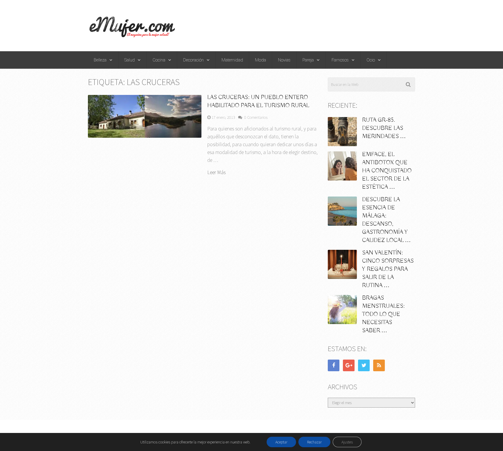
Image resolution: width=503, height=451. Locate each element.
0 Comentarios (256, 117)
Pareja (308, 60)
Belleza (100, 60)
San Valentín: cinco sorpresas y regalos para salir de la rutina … (388, 269)
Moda (260, 60)
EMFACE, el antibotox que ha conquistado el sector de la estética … (387, 171)
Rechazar (314, 442)
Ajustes (347, 442)
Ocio (370, 60)
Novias (284, 60)
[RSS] (379, 365)
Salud (129, 60)
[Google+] (349, 365)
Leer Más (216, 172)
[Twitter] (364, 365)
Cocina (159, 60)
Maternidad (232, 60)
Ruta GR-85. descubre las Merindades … (384, 128)
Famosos (340, 60)
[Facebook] (333, 365)
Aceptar (281, 442)
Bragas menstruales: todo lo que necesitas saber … (383, 314)
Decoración (193, 60)
